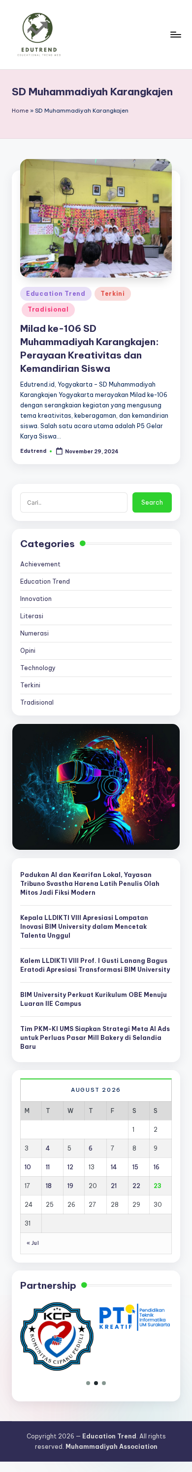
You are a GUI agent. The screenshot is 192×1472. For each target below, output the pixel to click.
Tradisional (48, 309)
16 (157, 1167)
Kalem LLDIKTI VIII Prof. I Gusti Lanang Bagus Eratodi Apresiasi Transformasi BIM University (95, 965)
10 (28, 1167)
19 (70, 1186)
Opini (27, 650)
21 (114, 1186)
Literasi (31, 616)
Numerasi (34, 633)
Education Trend (56, 293)
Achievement (40, 564)
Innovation (36, 598)
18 (49, 1186)
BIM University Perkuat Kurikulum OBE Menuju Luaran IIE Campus (93, 999)
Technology (38, 668)
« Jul (33, 1243)
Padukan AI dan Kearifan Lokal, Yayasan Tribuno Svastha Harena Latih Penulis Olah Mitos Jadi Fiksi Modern (90, 883)
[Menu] (175, 34)
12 (70, 1167)
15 (135, 1167)
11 (48, 1167)
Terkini (112, 293)
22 (136, 1186)
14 (114, 1167)
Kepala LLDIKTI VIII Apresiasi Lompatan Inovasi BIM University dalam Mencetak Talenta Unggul (84, 926)
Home (20, 110)
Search (152, 502)
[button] (88, 1383)
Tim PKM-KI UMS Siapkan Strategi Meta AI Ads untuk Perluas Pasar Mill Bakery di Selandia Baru (95, 1037)
